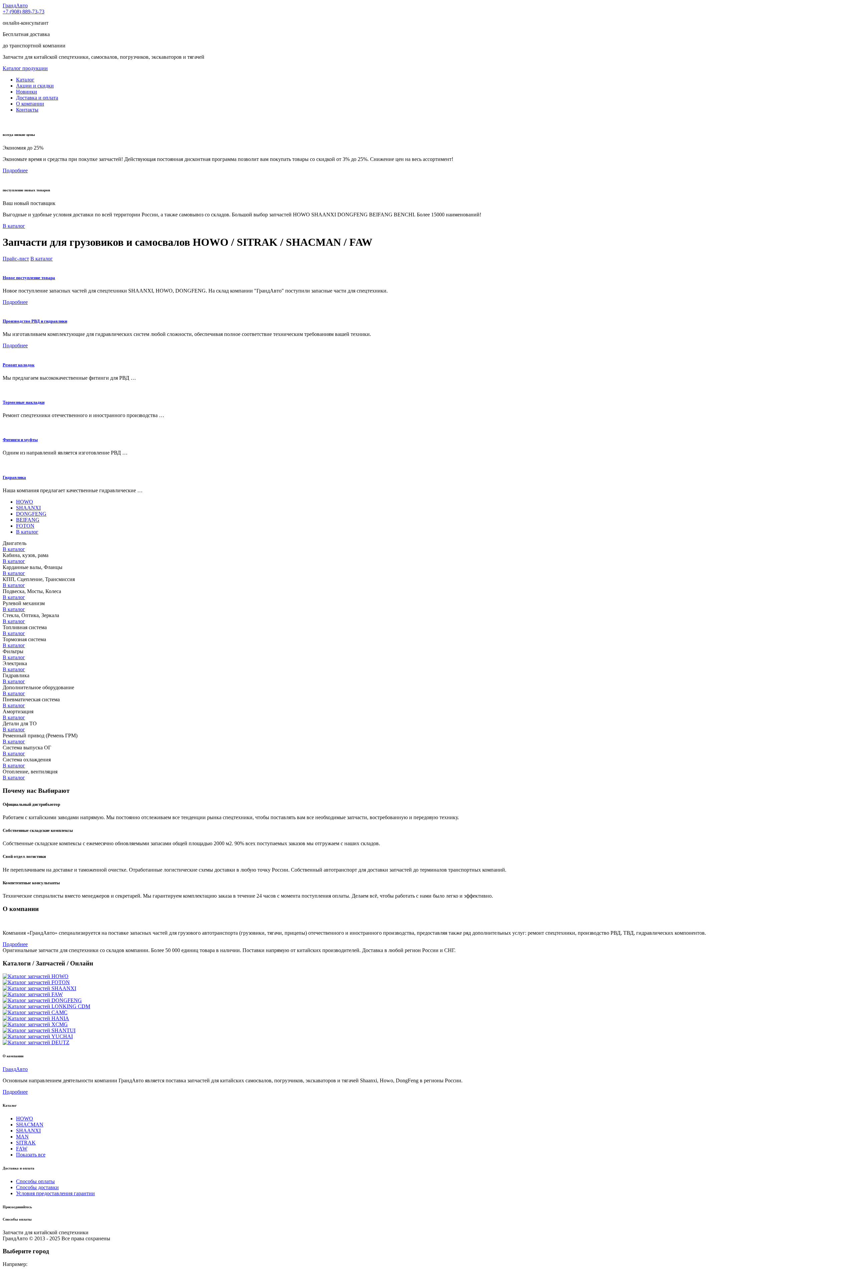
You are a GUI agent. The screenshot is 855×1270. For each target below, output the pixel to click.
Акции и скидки (35, 85)
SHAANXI (28, 508)
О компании (30, 104)
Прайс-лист (16, 258)
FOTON (25, 526)
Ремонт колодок (18, 364)
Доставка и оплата (37, 98)
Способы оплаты (35, 1181)
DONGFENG (31, 514)
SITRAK (26, 1142)
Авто (15, 5)
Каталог (25, 79)
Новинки (26, 92)
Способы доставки (37, 1187)
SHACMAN (29, 1124)
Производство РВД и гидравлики (35, 321)
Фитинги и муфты (20, 439)
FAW (21, 1148)
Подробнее (15, 170)
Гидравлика (14, 477)
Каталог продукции (25, 68)
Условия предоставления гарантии (55, 1193)
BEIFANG (27, 520)
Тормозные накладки (23, 402)
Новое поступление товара (29, 277)
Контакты (27, 110)
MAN (22, 1136)
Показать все (30, 1154)
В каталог (14, 226)
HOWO (24, 502)
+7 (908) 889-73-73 (23, 11)
